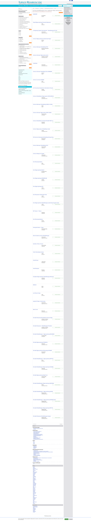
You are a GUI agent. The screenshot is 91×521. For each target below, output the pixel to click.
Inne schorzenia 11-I (21, 25)
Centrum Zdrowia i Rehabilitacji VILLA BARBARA (42, 71)
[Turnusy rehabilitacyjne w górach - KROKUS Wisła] (28, 83)
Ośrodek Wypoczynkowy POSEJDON (40, 342)
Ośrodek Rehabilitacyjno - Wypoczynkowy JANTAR (43, 391)
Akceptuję (66, 519)
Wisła (33, 502)
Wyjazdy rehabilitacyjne (22, 89)
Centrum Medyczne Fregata (38, 153)
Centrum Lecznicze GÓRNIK (38, 79)
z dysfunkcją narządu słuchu (22, 49)
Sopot (33, 496)
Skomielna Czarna (35, 495)
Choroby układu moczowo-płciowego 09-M (24, 21)
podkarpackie (34, 511)
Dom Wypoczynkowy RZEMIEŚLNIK (40, 178)
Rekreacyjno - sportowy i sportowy (37, 459)
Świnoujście (34, 498)
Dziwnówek (34, 473)
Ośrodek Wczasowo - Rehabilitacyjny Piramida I (42, 325)
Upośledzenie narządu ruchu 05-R (23, 26)
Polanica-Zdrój (34, 492)
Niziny (19, 79)
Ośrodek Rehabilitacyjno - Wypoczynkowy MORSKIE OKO (44, 399)
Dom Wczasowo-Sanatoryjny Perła (40, 194)
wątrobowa (20, 40)
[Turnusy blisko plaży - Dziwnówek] (20, 82)
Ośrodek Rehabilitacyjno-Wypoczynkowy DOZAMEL (43, 366)
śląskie (33, 507)
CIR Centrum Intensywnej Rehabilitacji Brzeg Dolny (43, 137)
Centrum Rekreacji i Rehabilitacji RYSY (40, 47)
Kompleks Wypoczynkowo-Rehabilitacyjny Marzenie (43, 276)
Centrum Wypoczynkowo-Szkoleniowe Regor (42, 38)
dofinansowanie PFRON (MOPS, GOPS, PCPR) (24, 12)
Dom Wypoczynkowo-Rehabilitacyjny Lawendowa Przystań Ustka (46, 202)
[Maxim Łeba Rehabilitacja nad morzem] (20, 81)
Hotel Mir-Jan (35, 260)
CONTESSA (35, 63)
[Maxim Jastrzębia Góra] (25, 81)
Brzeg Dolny (34, 468)
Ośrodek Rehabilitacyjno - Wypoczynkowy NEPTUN (43, 358)
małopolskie (34, 508)
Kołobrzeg (34, 482)
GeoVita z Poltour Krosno (38, 243)
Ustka (33, 500)
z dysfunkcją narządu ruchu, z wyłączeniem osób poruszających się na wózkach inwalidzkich (25, 48)
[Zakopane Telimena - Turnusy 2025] (68, 14)
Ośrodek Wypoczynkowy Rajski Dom (40, 375)
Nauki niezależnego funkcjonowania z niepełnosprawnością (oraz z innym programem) (25, 57)
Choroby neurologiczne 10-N (22, 19)
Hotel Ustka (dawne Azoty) (38, 252)
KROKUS (34, 284)
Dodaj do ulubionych (57, 15)
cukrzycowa (41, 8)
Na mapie (26, 5)
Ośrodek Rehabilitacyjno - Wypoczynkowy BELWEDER (43, 334)
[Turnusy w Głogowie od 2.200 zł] (21, 83)
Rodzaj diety (20, 72)
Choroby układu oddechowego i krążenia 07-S (24, 22)
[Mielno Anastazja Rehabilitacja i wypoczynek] (66, 11)
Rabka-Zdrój (34, 493)
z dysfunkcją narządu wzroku (22, 50)
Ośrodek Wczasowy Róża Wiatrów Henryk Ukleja (42, 317)
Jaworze (34, 480)
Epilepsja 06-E (21, 24)
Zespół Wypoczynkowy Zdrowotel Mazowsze (42, 22)
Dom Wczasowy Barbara (38, 219)
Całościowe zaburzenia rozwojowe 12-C (24, 17)
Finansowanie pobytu (21, 69)
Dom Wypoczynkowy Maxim (38, 170)
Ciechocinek (34, 470)
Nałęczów (34, 491)
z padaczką (20, 51)
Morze (19, 78)
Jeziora (19, 77)
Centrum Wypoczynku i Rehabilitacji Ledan (41, 129)
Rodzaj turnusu (21, 74)
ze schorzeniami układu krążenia (23, 53)
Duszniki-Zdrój (34, 472)
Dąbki (33, 471)
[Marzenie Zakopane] (67, 7)
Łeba (33, 486)
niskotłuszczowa (21, 39)
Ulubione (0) (60, 5)
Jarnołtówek (34, 478)
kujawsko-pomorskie (35, 506)
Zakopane (34, 503)
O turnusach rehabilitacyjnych (23, 88)
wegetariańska (21, 41)
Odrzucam (70, 519)
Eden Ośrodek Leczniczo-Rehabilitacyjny (41, 235)
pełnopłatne (20, 13)
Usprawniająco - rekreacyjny (36, 461)
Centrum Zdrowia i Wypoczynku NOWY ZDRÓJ (42, 112)
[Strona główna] (33, 8)
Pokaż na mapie (61, 12)
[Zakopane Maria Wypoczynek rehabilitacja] (66, 10)
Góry (19, 76)
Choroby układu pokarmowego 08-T (23, 23)
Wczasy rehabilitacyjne (22, 92)
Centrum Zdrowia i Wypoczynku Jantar (40, 55)
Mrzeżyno (34, 488)
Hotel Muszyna (36, 268)
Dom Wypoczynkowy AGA (38, 186)
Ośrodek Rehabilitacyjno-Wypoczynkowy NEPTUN (43, 407)
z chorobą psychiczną (21, 45)
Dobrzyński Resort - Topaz (38, 227)
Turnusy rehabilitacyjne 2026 (34, 5)
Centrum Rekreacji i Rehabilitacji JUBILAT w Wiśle (43, 104)
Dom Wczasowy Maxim (37, 161)
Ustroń (33, 501)
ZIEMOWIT (35, 14)
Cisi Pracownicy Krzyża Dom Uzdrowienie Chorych (43, 88)
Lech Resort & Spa (36, 293)
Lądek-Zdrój (34, 485)
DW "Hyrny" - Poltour (37, 211)
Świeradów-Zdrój (35, 497)
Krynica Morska (34, 483)
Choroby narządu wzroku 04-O (23, 18)
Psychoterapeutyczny (35, 458)
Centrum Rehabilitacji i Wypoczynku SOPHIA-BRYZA (43, 96)
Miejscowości (20, 5)
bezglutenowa (21, 38)
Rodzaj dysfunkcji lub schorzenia (23, 73)
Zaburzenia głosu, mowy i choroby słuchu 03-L (24, 28)
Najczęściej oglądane (43, 5)
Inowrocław (34, 476)
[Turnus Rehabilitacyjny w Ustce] (27, 82)
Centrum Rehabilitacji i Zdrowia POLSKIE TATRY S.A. (43, 120)
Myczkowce (34, 490)
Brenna (34, 467)
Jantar (33, 477)
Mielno (33, 487)
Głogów (34, 475)
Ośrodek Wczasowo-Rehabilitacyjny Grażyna (42, 416)
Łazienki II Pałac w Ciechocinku (39, 301)
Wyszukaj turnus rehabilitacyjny (23, 85)
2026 (20, 66)
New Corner (35, 309)
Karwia (33, 481)
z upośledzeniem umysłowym (22, 52)
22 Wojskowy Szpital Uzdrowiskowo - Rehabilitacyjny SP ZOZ (45, 30)
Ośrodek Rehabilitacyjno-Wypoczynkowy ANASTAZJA (43, 383)
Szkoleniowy (34, 460)
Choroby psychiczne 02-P (22, 20)
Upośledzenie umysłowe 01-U (22, 27)
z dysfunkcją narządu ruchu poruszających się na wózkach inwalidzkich (25, 46)
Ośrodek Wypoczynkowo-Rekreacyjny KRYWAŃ (42, 350)
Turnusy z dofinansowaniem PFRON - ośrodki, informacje (25, 91)
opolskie (34, 510)
